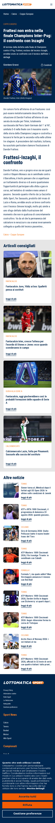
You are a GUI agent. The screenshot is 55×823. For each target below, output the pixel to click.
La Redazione (8, 700)
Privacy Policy (8, 690)
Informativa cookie (9, 694)
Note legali (7, 697)
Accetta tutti (27, 796)
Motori (6, 734)
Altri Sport (7, 738)
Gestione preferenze (10, 707)
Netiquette (7, 704)
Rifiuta (27, 805)
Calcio (14, 14)
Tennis (6, 726)
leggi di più (11, 299)
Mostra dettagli (35, 788)
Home (6, 14)
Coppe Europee (26, 14)
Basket (6, 730)
